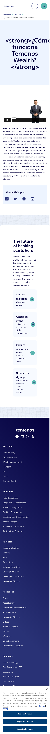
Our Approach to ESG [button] (12, 666)
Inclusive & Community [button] (13, 526)
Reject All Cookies (25, 722)
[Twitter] (33, 437)
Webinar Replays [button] (10, 626)
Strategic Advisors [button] (11, 571)
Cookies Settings (25, 714)
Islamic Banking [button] (10, 521)
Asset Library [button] (9, 602)
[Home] (8, 6)
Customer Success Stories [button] (15, 607)
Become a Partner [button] (11, 547)
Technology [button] (8, 562)
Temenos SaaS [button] (9, 480)
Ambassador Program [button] (13, 645)
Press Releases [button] (9, 612)
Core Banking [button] (9, 452)
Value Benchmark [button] (11, 640)
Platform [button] (7, 466)
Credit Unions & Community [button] (16, 516)
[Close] (47, 689)
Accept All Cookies (25, 729)
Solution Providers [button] (11, 566)
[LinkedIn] (23, 437)
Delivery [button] (6, 552)
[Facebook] (17, 437)
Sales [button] (5, 557)
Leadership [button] (8, 671)
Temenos (7, 15)
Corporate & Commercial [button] (14, 502)
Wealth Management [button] (12, 461)
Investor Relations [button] (11, 676)
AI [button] (4, 471)
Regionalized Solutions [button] (13, 531)
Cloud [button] (5, 476)
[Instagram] (28, 437)
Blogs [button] (5, 597)
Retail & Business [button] (10, 497)
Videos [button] (6, 621)
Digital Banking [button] (10, 457)
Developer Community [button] (13, 576)
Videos (18, 15)
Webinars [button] (7, 635)
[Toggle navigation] (34, 6)
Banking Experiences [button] (12, 512)
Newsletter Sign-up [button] (11, 581)
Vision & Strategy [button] (10, 662)
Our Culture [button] (8, 681)
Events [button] (6, 631)
